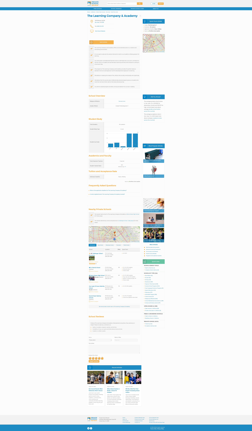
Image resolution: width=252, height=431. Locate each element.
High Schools (100, 245)
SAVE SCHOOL (103, 42)
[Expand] (90, 233)
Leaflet (132, 242)
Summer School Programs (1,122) (152, 286)
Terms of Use (153, 429)
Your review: (91, 343)
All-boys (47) (148, 280)
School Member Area (154, 418)
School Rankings (126, 422)
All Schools (92, 245)
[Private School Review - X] (88, 428)
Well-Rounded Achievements (152, 247)
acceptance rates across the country (153, 119)
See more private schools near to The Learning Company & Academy (114, 306)
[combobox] (121, 3)
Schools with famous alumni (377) (152, 303)
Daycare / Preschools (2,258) (151, 284)
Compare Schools (139, 421)
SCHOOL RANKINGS (116, 8)
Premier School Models (151, 254)
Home (124, 418)
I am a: (90, 337)
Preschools (118, 245)
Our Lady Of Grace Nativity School (96, 287)
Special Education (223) (150, 290)
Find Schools (125, 421)
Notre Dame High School (133, 214)
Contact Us (137, 422)
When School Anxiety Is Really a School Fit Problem (113, 390)
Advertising (151, 421)
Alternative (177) (148, 292)
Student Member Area (140, 418)
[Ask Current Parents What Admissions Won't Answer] (95, 378)
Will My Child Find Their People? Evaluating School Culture (132, 390)
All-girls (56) (148, 277)
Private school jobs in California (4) (153, 310)
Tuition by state (148, 324)
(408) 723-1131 (100, 26)
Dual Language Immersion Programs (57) (154, 288)
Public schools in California (151, 316)
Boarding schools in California (152, 318)
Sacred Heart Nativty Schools (95, 297)
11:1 (125, 167)
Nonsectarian (122, 101)
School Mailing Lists (153, 419)
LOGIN (153, 4)
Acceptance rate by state (151, 326)
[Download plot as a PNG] (138, 132)
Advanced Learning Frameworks (153, 249)
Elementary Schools (110, 245)
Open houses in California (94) (152, 308)
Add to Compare (94, 262)
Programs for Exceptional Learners (154, 256)
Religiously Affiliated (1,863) (151, 299)
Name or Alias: (118, 337)
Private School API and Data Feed (156, 422)
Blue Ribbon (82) (149, 275)
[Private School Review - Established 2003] (93, 3)
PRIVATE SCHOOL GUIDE (137, 8)
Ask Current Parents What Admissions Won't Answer (96, 390)
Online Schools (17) (149, 296)
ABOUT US (155, 8)
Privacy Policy (160, 429)
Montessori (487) (149, 282)
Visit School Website (100, 31)
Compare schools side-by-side (152, 270)
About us (125, 419)
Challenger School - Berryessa (125, 221)
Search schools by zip (150, 268)
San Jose (97, 22)
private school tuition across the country (152, 110)
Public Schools (126, 245)
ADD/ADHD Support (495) (151, 294)
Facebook (91, 428)
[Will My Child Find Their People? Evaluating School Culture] (132, 378)
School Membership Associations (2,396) (154, 301)
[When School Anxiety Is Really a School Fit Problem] (114, 378)
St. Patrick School (95, 268)
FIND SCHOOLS (98, 8)
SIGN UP (161, 4)
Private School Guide (139, 419)
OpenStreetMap (137, 242)
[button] (115, 236)
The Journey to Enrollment (152, 251)
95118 (102, 22)
